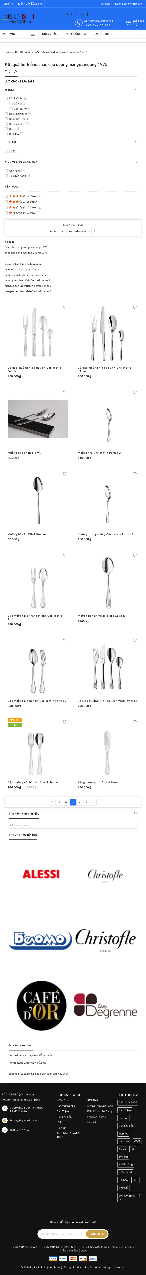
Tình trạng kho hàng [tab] (21, 162)
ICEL (13, 128)
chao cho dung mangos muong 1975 (26, 247)
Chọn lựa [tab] (11, 71)
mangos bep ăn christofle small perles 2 (28, 291)
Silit (133, 1149)
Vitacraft (124, 1141)
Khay (136, 1180)
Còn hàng (17, 170)
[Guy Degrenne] (105, 1005)
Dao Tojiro (63, 1111)
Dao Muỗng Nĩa (20, 113)
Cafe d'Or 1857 (128, 1102)
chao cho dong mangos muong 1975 (26, 252)
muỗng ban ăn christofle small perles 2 (27, 274)
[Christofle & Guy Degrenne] (105, 940)
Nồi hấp (123, 1180)
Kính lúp (16, 134)
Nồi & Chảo (17, 98)
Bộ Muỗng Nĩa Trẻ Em (129, 1197)
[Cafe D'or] (40, 1005)
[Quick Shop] (38, 362)
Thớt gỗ (123, 1187)
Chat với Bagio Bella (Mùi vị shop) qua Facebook (107, 1246)
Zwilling (123, 1156)
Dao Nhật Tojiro (20, 118)
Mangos (123, 1133)
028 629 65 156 (98, 24)
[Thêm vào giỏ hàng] (30, 362)
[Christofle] (105, 875)
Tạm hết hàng (19, 175)
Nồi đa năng (126, 1164)
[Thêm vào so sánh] (45, 362)
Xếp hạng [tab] (12, 186)
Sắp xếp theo (56, 231)
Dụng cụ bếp (18, 124)
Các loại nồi (22, 108)
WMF (137, 1141)
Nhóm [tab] (9, 89)
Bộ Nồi (19, 103)
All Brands (135, 813)
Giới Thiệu (93, 1100)
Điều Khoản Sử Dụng (99, 1111)
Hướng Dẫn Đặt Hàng (30, 3)
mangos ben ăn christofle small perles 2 (28, 285)
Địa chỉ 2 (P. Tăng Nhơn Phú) (58, 1246)
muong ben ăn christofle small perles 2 (27, 280)
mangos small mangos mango (22, 269)
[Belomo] (40, 940)
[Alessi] (40, 875)
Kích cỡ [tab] (10, 142)
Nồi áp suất (125, 1172)
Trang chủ (11, 51)
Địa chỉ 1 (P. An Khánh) (24, 1246)
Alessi (122, 1149)
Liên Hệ (8, 3)
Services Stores (96, 1116)
